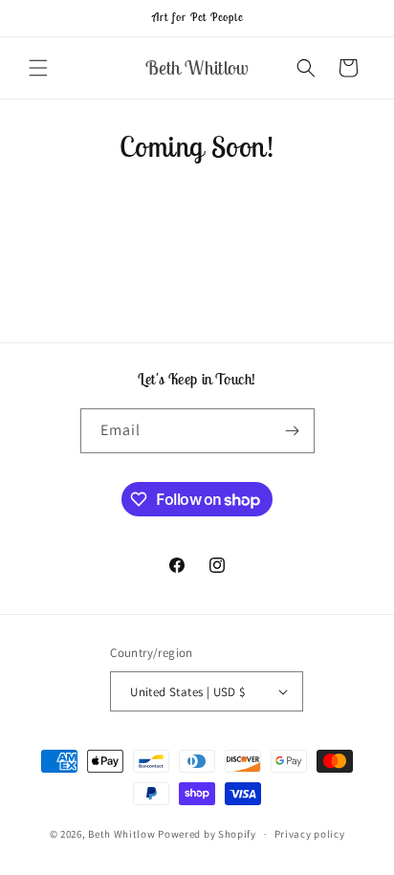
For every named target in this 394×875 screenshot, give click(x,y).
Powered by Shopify (207, 834)
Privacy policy (309, 834)
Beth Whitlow (121, 834)
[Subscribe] (293, 430)
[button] (38, 68)
